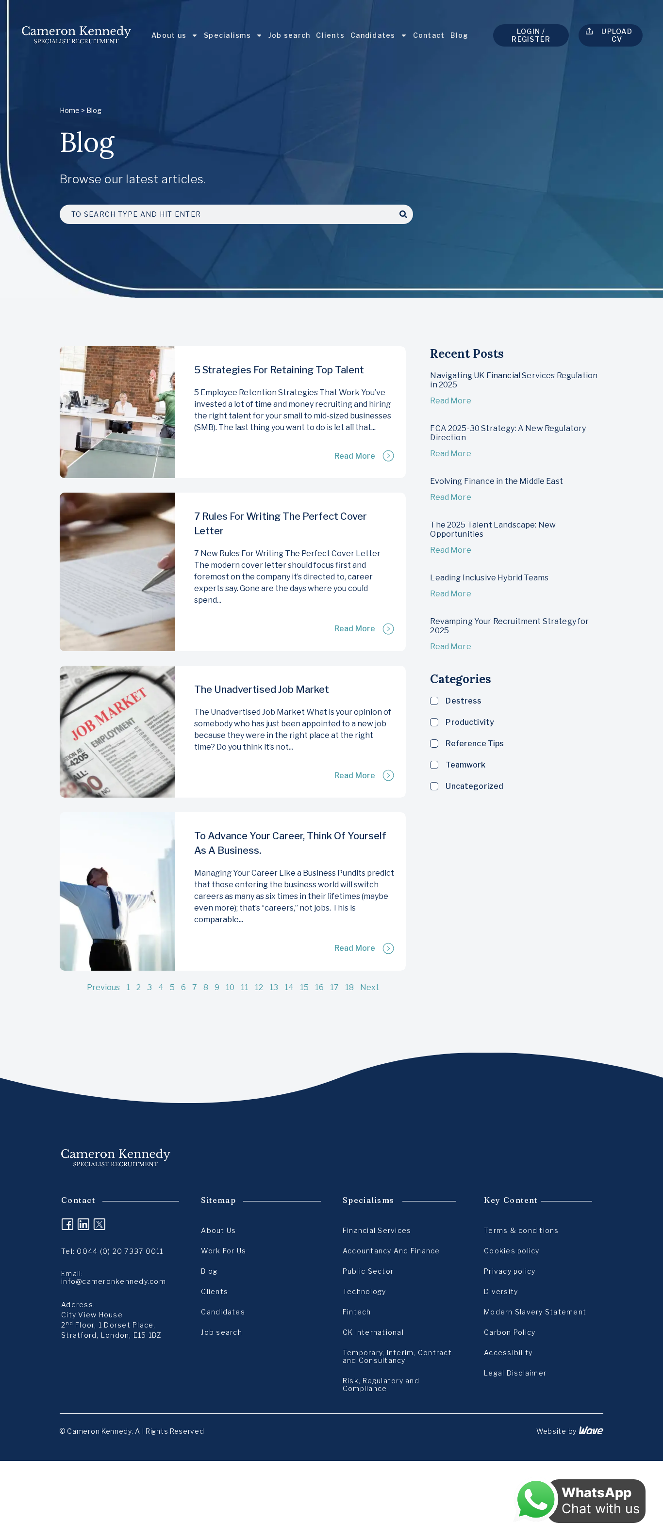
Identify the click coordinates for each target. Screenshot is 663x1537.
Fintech (357, 1312)
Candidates (373, 35)
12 (259, 987)
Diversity (501, 1291)
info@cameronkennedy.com (113, 1281)
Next (369, 987)
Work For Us (223, 1251)
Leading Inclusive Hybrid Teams (489, 577)
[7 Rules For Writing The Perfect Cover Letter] (117, 572)
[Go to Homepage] (76, 35)
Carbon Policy (509, 1332)
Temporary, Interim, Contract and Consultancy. (397, 1356)
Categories (460, 679)
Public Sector (368, 1271)
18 (349, 987)
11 (245, 987)
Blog (459, 35)
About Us (218, 1230)
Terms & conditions (521, 1230)
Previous (103, 987)
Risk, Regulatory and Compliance (381, 1385)
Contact (429, 35)
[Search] (403, 214)
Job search (289, 35)
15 (304, 987)
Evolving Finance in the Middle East (496, 481)
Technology (364, 1291)
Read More (354, 456)
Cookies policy (512, 1251)
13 (273, 987)
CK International (373, 1332)
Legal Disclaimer (515, 1373)
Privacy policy (510, 1271)
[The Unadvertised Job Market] (117, 732)
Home (70, 110)
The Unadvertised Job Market (261, 689)
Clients (330, 35)
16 (319, 987)
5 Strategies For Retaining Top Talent (279, 370)
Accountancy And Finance (391, 1251)
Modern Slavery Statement (535, 1312)
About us (168, 35)
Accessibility (508, 1352)
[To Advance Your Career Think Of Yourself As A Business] (117, 891)
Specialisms (227, 35)
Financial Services (377, 1230)
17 (334, 987)
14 (289, 987)
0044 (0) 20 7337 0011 (120, 1251)
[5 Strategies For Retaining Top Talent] (117, 412)
